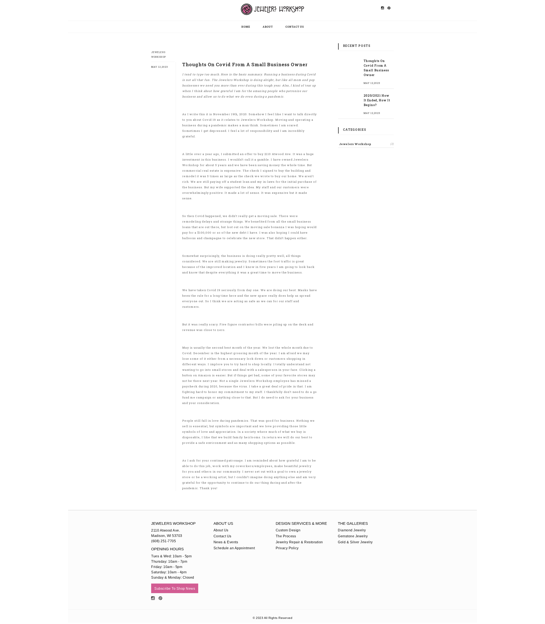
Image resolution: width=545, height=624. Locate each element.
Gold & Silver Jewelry (355, 542)
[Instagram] (153, 598)
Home (245, 26)
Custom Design (288, 530)
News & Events (226, 542)
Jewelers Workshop (366, 144)
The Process (286, 536)
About (267, 26)
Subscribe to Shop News (174, 588)
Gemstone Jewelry (353, 536)
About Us (221, 530)
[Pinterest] (160, 598)
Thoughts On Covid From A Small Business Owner (376, 68)
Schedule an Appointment (234, 548)
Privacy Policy (287, 548)
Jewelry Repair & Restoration (299, 542)
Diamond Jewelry (352, 530)
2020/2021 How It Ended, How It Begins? (377, 100)
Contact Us (294, 26)
